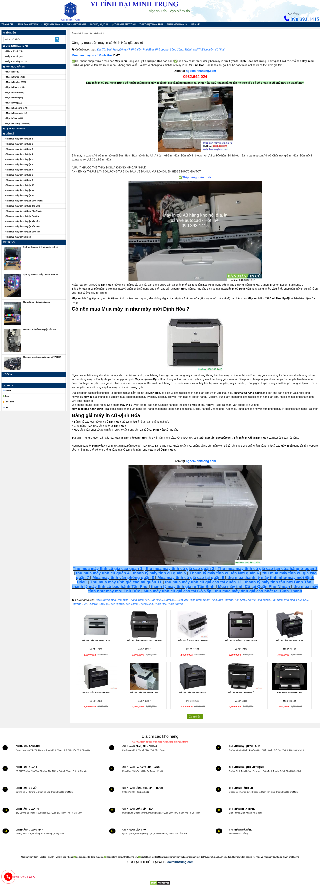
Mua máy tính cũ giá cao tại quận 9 (191, 577)
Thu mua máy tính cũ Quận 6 (19, 164)
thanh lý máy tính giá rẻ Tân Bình (182, 586)
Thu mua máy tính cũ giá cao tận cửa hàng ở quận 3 (268, 568)
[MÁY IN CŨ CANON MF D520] (96, 624)
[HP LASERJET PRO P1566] (289, 676)
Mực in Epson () (15, 87)
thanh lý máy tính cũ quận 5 (159, 573)
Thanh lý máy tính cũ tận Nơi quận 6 (224, 573)
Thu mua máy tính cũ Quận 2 (19, 144)
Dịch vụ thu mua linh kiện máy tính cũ (40, 247)
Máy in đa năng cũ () (16, 61)
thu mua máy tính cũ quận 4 (102, 573)
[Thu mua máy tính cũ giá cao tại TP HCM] (12, 363)
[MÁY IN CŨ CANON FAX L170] (144, 676)
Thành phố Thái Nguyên (199, 49)
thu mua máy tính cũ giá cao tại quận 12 (203, 582)
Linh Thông (263, 600)
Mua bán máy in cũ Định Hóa (92, 55)
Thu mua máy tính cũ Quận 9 (19, 180)
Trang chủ (8, 24)
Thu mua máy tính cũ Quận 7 (19, 170)
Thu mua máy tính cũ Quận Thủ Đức (23, 206)
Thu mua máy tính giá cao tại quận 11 (126, 582)
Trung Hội (160, 604)
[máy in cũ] (195, 119)
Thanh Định (146, 604)
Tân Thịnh (132, 604)
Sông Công (176, 49)
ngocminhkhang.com (201, 70)
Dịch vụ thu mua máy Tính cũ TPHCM (40, 274)
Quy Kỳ (93, 604)
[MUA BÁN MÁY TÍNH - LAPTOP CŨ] (73, 11)
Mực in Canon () (15, 77)
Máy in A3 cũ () (14, 51)
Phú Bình (148, 49)
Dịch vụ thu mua (76, 24)
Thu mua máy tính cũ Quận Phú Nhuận (24, 211)
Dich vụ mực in (99, 24)
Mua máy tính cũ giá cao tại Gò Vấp (177, 591)
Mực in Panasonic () (16, 113)
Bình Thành (130, 600)
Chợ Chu (169, 600)
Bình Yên (143, 600)
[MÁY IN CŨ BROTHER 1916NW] (193, 624)
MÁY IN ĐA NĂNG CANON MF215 (241, 641)
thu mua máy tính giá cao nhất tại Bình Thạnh (258, 591)
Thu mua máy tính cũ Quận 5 (19, 159)
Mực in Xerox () (15, 92)
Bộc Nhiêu (156, 600)
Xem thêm (195, 716)
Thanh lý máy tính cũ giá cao (36, 302)
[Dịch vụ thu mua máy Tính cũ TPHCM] (12, 285)
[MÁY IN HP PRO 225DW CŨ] (241, 676)
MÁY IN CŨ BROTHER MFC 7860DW (144, 641)
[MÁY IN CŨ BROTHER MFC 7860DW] (144, 624)
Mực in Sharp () (14, 118)
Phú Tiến (289, 600)
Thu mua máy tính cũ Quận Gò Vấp (22, 216)
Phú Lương (161, 49)
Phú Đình (277, 600)
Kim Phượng (225, 600)
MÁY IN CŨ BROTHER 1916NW (193, 641)
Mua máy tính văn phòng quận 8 (123, 577)
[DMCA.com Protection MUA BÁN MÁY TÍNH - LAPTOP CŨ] (160, 883)
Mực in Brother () (16, 82)
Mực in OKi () (14, 103)
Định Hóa (112, 49)
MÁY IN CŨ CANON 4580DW (96, 692)
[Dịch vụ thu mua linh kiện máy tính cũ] (12, 258)
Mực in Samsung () (17, 108)
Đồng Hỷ (124, 49)
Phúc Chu (302, 600)
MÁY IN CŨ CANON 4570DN (289, 641)
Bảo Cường (103, 600)
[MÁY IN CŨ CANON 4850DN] (193, 676)
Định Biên (196, 600)
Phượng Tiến (79, 604)
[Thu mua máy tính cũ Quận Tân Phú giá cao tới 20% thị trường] (12, 340)
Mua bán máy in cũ (29, 24)
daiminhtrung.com (180, 862)
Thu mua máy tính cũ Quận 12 (20, 195)
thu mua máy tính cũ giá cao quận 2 (180, 568)
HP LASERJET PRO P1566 (289, 692)
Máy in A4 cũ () (14, 56)
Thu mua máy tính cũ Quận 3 (19, 149)
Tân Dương (117, 604)
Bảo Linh (116, 600)
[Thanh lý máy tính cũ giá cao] (12, 313)
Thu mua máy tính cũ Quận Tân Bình (23, 221)
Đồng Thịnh (210, 600)
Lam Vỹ (250, 600)
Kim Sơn (240, 600)
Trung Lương (175, 604)
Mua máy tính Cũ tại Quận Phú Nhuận (254, 586)
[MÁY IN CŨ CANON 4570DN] (289, 624)
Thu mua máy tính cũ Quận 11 (20, 190)
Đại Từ (101, 49)
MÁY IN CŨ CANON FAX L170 (144, 692)
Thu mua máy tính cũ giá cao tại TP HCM (42, 357)
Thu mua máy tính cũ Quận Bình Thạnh (24, 201)
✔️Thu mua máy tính (124, 24)
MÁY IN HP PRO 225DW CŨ (241, 692)
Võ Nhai (219, 49)
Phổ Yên (136, 49)
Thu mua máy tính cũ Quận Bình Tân (23, 232)
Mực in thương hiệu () (18, 123)
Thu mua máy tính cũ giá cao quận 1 (107, 568)
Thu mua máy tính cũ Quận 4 (19, 154)
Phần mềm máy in (177, 24)
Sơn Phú (104, 604)
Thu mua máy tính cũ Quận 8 (19, 175)
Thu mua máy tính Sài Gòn (18, 237)
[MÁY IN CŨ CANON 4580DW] (96, 676)
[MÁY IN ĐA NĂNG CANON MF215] (241, 624)
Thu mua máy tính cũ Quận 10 (20, 185)
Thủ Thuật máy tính (151, 24)
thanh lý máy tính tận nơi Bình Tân (277, 582)
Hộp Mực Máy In (53, 24)
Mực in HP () (13, 72)
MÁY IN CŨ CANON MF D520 (96, 641)
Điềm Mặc (182, 600)
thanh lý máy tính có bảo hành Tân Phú (110, 586)
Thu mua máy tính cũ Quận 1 (19, 139)
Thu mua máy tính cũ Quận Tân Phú (23, 226)
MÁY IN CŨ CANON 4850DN (192, 692)
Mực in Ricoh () (14, 97)
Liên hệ (195, 24)
